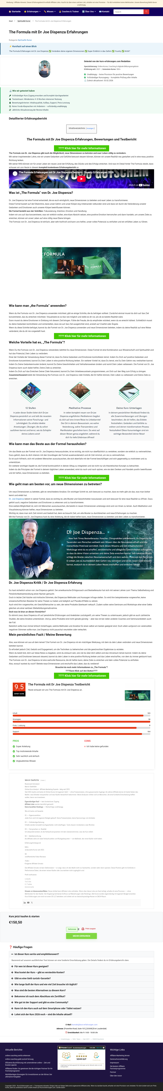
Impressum (114, 1063)
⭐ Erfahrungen (31, 11)
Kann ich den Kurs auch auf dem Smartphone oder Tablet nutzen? (48, 1008)
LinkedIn (28, 879)
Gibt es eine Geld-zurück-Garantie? (33, 978)
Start (11, 21)
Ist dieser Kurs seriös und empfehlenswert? (37, 954)
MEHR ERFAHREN (81, 936)
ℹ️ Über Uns (88, 11)
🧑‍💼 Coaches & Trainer (69, 11)
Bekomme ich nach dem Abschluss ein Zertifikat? (40, 996)
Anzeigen (90, 128)
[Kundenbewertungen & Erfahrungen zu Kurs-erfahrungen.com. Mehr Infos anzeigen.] (81, 1047)
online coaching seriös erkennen (17, 1055)
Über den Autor (116, 1076)
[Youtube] (28, 902)
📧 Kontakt (104, 11)
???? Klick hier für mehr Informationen (82, 148)
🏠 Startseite (15, 11)
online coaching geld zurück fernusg (19, 1059)
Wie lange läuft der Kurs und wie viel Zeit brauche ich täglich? (46, 984)
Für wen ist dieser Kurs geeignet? (32, 966)
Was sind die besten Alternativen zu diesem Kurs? (40, 990)
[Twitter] (32, 902)
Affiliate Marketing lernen (120, 1055)
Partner (113, 1072)
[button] (81, 954)
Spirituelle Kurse (24, 21)
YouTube (28, 881)
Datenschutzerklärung (119, 1059)
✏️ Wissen (48, 11)
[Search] (146, 11)
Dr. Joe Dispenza (16, 499)
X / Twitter (28, 884)
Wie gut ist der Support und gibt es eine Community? (41, 1002)
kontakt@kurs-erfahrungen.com (84, 1025)
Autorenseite (29, 887)
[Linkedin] (25, 902)
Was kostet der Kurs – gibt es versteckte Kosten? (40, 972)
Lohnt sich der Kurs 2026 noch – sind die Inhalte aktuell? (43, 1014)
